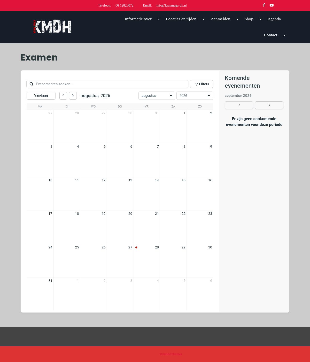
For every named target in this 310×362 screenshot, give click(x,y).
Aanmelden (220, 19)
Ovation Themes (170, 354)
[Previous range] (239, 105)
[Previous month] (63, 96)
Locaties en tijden (181, 19)
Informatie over (138, 19)
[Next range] (269, 105)
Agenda (274, 19)
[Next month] (73, 96)
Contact (270, 35)
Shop (249, 19)
